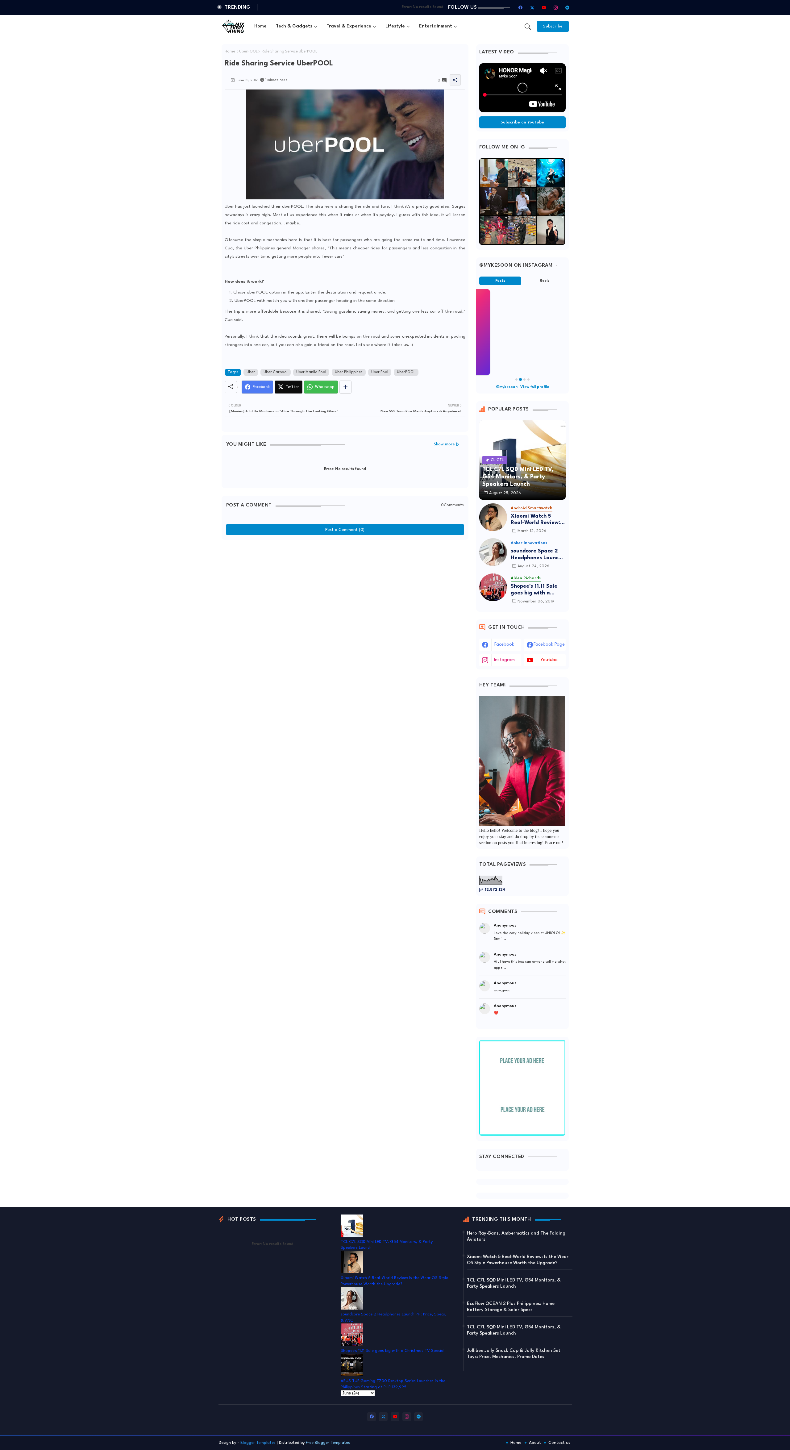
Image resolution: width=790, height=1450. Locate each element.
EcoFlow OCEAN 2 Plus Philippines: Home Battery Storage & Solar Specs (511, 1307)
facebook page (549, 644)
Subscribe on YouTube (522, 122)
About (535, 1442)
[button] (528, 26)
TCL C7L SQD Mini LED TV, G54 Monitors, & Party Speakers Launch (514, 1283)
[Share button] (345, 387)
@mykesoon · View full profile (522, 387)
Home (260, 26)
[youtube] (544, 7)
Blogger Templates (258, 1443)
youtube (549, 660)
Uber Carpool (276, 372)
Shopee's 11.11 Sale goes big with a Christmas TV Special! (534, 590)
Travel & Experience (348, 26)
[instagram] (555, 7)
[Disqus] (345, 620)
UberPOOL (248, 51)
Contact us (559, 1442)
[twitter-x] (532, 7)
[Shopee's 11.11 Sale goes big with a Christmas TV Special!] (493, 587)
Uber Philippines (349, 372)
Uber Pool (379, 372)
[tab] (260, 26)
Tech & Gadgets (294, 26)
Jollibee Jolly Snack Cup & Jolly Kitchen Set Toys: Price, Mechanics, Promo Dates (513, 1353)
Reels (544, 281)
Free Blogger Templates (328, 1443)
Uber (251, 372)
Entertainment (435, 26)
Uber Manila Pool (311, 372)
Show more (444, 444)
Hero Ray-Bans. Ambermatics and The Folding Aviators (516, 1236)
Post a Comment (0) (344, 529)
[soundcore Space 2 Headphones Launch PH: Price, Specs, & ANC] (493, 552)
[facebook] (520, 7)
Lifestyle (395, 26)
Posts (500, 281)
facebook (504, 644)
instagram (504, 660)
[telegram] (567, 7)
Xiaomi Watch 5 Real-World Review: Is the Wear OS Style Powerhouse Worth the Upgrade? (538, 520)
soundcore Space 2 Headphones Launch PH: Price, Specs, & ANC (536, 554)
